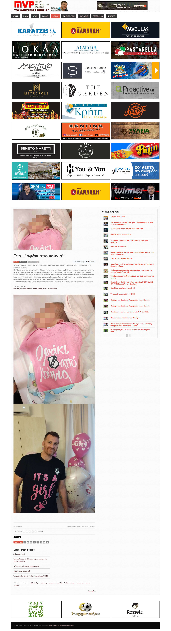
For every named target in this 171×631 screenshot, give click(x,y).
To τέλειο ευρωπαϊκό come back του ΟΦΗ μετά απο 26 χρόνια (132, 277)
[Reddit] (41, 542)
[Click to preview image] (42, 229)
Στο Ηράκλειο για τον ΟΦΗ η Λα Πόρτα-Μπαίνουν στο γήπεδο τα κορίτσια (132, 223)
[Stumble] (34, 542)
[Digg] (31, 542)
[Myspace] (44, 542)
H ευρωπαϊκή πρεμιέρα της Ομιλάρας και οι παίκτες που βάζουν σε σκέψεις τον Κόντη (131, 325)
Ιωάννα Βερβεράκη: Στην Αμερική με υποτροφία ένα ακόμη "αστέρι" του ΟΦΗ (131, 271)
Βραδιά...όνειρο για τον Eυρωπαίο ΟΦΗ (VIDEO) (130, 312)
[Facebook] (24, 542)
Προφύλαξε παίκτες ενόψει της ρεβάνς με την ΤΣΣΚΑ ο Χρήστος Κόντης (132, 265)
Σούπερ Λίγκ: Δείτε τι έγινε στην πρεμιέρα (26, 566)
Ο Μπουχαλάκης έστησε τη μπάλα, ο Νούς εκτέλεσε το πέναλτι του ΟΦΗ (132, 253)
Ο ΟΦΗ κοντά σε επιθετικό (21, 571)
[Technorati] (38, 542)
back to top (91, 591)
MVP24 (16, 261)
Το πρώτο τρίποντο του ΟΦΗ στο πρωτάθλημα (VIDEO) (30, 576)
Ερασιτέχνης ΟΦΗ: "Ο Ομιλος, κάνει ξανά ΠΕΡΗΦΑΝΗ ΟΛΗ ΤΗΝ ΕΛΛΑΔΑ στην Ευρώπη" (132, 283)
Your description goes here (50, 6)
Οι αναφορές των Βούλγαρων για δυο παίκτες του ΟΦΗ (130, 330)
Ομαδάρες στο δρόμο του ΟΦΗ (123, 288)
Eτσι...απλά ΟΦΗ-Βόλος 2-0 (121, 258)
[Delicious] (28, 542)
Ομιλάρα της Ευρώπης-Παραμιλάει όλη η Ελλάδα (130, 300)
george (37, 261)
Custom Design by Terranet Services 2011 (60, 625)
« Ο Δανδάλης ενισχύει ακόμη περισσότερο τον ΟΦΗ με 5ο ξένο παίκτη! (52, 583)
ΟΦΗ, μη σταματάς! (118, 246)
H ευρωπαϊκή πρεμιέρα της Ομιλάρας (125, 318)
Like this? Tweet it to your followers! (47, 542)
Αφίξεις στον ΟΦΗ (19, 554)
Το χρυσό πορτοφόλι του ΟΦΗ (123, 294)
